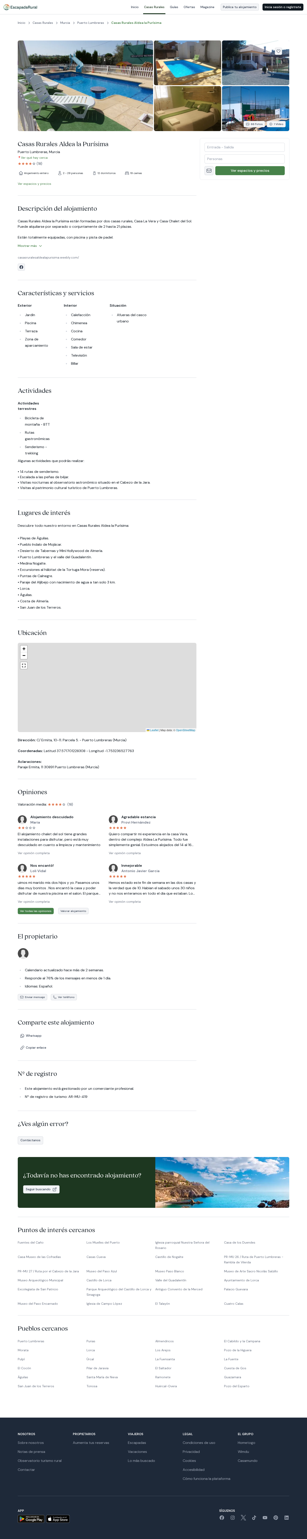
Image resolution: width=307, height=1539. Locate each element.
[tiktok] (254, 1519)
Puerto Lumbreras (31, 1341)
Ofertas (189, 7)
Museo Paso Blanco (169, 1271)
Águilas (23, 1377)
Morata (23, 1350)
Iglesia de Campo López (104, 1304)
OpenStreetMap (185, 730)
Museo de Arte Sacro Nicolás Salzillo (251, 1271)
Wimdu (243, 1451)
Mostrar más (27, 246)
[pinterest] (275, 1519)
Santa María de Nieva (102, 1377)
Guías (174, 7)
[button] (93, 682)
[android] (31, 1519)
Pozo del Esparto (236, 1386)
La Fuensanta (165, 1359)
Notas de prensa (31, 1451)
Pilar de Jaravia (98, 1368)
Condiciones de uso (199, 1442)
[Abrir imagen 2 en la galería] (187, 62)
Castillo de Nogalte (169, 1257)
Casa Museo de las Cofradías (39, 1257)
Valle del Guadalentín (170, 1280)
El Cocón (24, 1368)
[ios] (58, 1519)
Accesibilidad (194, 1469)
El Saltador (163, 1368)
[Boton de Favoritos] (278, 51)
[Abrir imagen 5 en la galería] (255, 108)
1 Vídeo (278, 124)
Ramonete (163, 1377)
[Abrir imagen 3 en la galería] (255, 62)
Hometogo (246, 1442)
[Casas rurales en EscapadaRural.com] (20, 7)
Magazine (207, 7)
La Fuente (231, 1359)
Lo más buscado (141, 1460)
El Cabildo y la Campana (242, 1341)
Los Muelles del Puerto (103, 1242)
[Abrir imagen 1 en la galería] (85, 85)
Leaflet (153, 730)
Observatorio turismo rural (40, 1460)
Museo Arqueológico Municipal (40, 1280)
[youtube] (265, 1519)
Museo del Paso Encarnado (38, 1304)
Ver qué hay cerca (34, 158)
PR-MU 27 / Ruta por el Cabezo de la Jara (48, 1271)
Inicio (135, 7)
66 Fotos (257, 124)
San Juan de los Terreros (36, 1386)
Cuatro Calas (233, 1304)
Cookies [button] (189, 1460)
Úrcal (90, 1359)
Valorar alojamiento (73, 911)
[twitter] (243, 1519)
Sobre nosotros (31, 1442)
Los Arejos (163, 1350)
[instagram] (232, 1519)
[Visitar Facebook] (21, 267)
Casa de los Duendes (239, 1242)
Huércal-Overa (166, 1386)
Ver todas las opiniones (35, 911)
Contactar (26, 1469)
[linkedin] (286, 1519)
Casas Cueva (96, 1257)
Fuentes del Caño (31, 1242)
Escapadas (137, 1442)
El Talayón (162, 1304)
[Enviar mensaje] (209, 170)
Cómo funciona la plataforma (206, 1478)
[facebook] (222, 1519)
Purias (91, 1341)
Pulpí (21, 1359)
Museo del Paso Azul (102, 1271)
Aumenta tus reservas (91, 1442)
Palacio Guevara (236, 1289)
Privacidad (191, 1451)
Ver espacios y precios (250, 170)
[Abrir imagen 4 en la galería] (187, 108)
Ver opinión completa (34, 853)
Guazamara (232, 1377)
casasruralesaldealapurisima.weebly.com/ (48, 257)
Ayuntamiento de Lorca (241, 1280)
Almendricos (164, 1341)
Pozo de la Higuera (237, 1350)
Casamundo (248, 1460)
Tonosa (92, 1386)
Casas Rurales (154, 7)
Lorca (91, 1350)
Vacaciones (137, 1451)
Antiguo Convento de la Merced (178, 1289)
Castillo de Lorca (99, 1280)
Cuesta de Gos (235, 1368)
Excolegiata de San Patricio (38, 1289)
